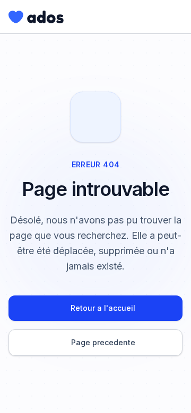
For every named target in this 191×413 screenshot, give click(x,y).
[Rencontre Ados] (36, 17)
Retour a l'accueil (103, 307)
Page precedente (103, 342)
